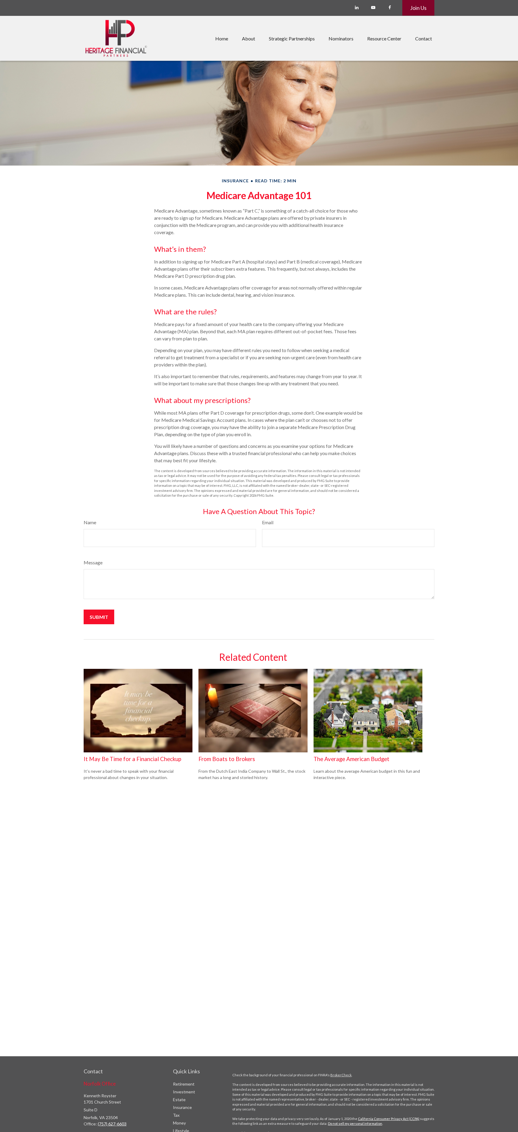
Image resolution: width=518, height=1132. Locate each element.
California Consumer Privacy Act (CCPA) (388, 1119)
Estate (179, 1099)
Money (179, 1122)
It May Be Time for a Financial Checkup (132, 759)
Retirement (184, 1083)
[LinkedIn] (356, 7)
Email (267, 522)
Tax (176, 1115)
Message (93, 562)
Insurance (182, 1107)
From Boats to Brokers (226, 759)
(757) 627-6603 (112, 1123)
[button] (222, 38)
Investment (184, 1091)
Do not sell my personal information (355, 1123)
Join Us (418, 7)
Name (90, 522)
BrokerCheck (341, 1075)
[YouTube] (373, 7)
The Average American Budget (351, 759)
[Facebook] (389, 7)
